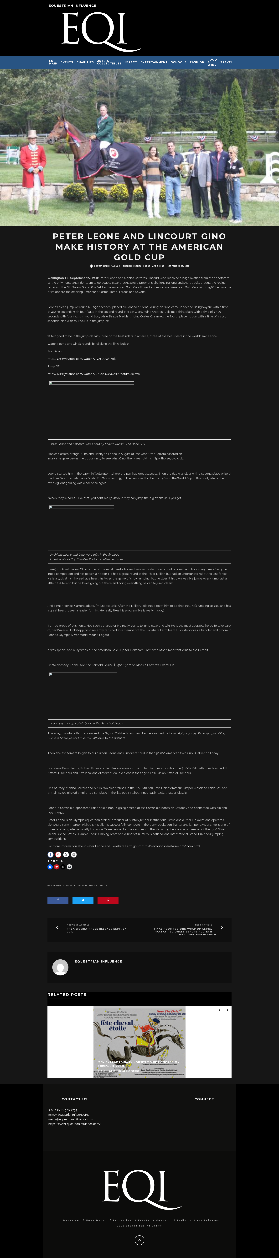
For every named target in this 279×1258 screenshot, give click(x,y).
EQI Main (53, 62)
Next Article (203, 925)
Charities (85, 62)
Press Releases (206, 1220)
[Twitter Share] (66, 855)
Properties (122, 1220)
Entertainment (154, 62)
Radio (182, 1220)
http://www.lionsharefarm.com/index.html (171, 846)
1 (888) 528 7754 (66, 1110)
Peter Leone (107, 885)
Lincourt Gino (91, 885)
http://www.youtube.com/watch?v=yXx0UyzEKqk (81, 358)
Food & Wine (212, 62)
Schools (179, 62)
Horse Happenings (153, 266)
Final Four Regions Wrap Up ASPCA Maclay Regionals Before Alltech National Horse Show (185, 932)
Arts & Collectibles (109, 62)
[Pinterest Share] (58, 855)
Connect (163, 1220)
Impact (131, 62)
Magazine (71, 1220)
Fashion (197, 62)
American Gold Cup (59, 885)
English (127, 266)
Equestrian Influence (72, 6)
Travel (226, 62)
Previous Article (78, 925)
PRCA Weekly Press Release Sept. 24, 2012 (97, 930)
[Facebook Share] (50, 855)
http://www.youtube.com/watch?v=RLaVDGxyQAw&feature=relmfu (93, 374)
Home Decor (96, 1220)
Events (67, 62)
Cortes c (76, 885)
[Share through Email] (74, 855)
